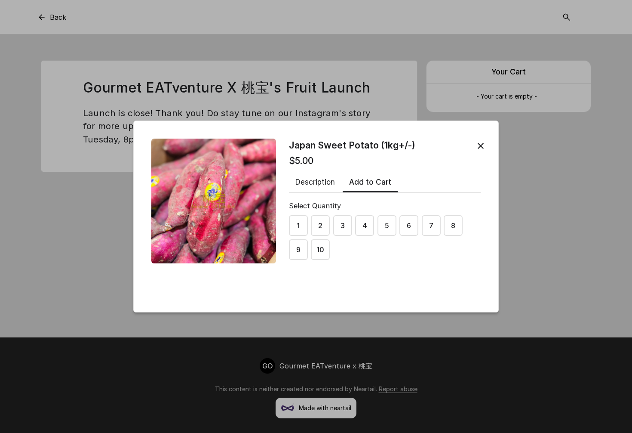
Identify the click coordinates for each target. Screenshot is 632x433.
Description (315, 182)
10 (320, 249)
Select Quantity (315, 205)
